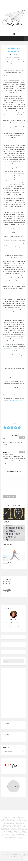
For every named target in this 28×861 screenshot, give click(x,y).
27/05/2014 (5, 522)
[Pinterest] (11, 38)
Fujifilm (19, 127)
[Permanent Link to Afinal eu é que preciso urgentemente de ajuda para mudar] (14, 541)
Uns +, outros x (7, 562)
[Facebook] (8, 38)
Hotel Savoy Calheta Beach (16, 400)
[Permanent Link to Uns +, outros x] (14, 560)
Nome (4, 489)
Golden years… (7, 521)
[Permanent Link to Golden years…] (14, 519)
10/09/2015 (5, 545)
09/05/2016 (5, 563)
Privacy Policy (14, 856)
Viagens (14, 423)
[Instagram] (14, 38)
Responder (21, 437)
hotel (11, 346)
